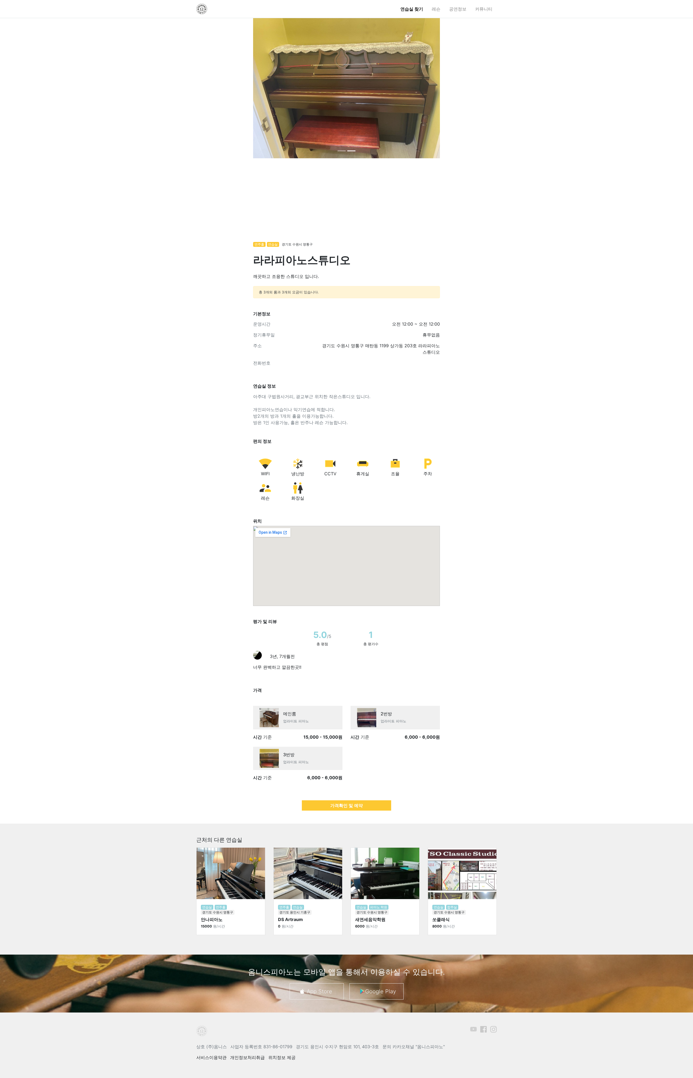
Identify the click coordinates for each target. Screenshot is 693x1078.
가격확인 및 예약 (346, 805)
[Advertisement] (346, 203)
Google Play (380, 991)
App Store (319, 991)
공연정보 (457, 9)
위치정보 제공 (282, 1057)
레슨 (436, 9)
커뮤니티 (483, 9)
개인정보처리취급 (247, 1057)
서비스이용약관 (211, 1057)
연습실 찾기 (411, 9)
